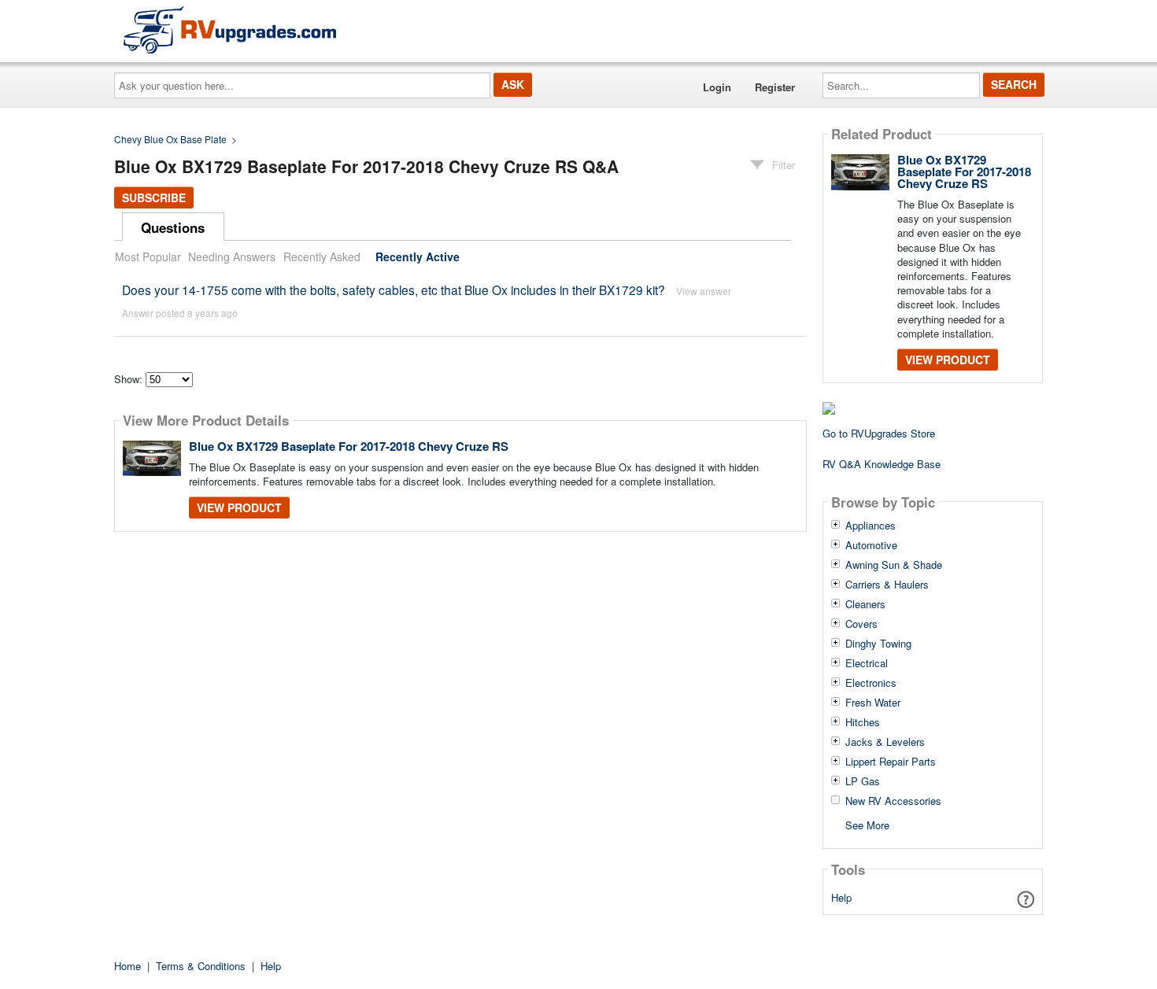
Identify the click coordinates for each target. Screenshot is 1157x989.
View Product (239, 507)
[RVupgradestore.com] (230, 29)
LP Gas (862, 781)
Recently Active (417, 256)
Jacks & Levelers (885, 741)
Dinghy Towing (878, 643)
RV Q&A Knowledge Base (881, 463)
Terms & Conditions (201, 965)
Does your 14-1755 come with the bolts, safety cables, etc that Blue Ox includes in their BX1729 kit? (393, 289)
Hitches (862, 722)
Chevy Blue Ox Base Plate (170, 139)
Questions (173, 227)
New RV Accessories (893, 800)
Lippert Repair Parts (890, 761)
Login (717, 86)
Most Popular (148, 256)
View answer (703, 290)
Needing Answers (231, 256)
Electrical (866, 663)
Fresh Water (872, 702)
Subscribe (154, 197)
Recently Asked (321, 256)
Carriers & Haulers (887, 584)
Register (775, 86)
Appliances (870, 525)
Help (841, 897)
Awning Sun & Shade (893, 564)
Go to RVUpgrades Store (878, 433)
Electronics (870, 682)
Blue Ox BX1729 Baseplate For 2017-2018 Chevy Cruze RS (348, 446)
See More (867, 824)
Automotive (871, 545)
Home (127, 965)
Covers (861, 623)
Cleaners (865, 604)
